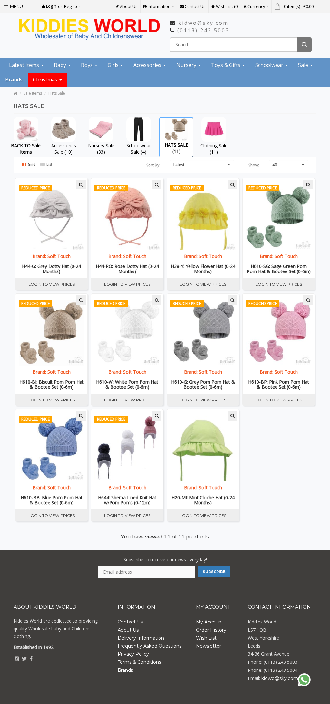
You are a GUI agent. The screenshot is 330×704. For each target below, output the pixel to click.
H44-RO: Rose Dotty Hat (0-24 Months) (127, 269)
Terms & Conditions (139, 662)
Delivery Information (141, 638)
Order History (211, 630)
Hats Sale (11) (176, 148)
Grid (31, 164)
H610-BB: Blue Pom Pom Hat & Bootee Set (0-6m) (51, 500)
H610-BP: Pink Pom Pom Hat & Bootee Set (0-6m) (278, 384)
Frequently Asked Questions (149, 646)
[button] (49, 6)
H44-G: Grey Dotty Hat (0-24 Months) (51, 269)
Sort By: (153, 165)
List (48, 164)
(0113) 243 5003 (203, 30)
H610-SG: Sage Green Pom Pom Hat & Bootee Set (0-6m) (279, 269)
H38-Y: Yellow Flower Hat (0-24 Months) (203, 269)
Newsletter (208, 646)
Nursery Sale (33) (101, 148)
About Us (128, 630)
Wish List (206, 638)
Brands (125, 670)
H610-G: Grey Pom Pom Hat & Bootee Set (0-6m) (203, 384)
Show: (253, 165)
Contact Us (130, 622)
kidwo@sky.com (203, 22)
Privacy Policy (133, 654)
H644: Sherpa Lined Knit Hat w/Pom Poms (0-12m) (127, 500)
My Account (209, 622)
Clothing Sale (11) (214, 148)
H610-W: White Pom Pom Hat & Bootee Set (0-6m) (127, 384)
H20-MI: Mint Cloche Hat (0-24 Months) (203, 500)
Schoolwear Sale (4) (138, 148)
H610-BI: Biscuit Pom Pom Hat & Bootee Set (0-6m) (51, 384)
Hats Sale (56, 93)
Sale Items (33, 93)
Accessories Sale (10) (63, 148)
